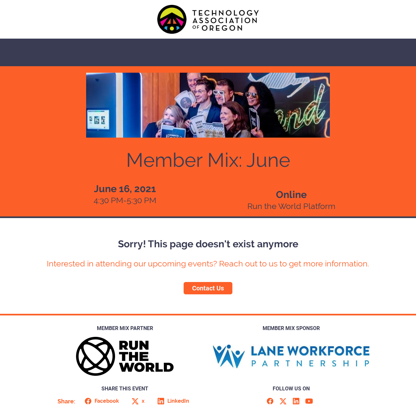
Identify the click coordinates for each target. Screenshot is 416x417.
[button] (100, 401)
